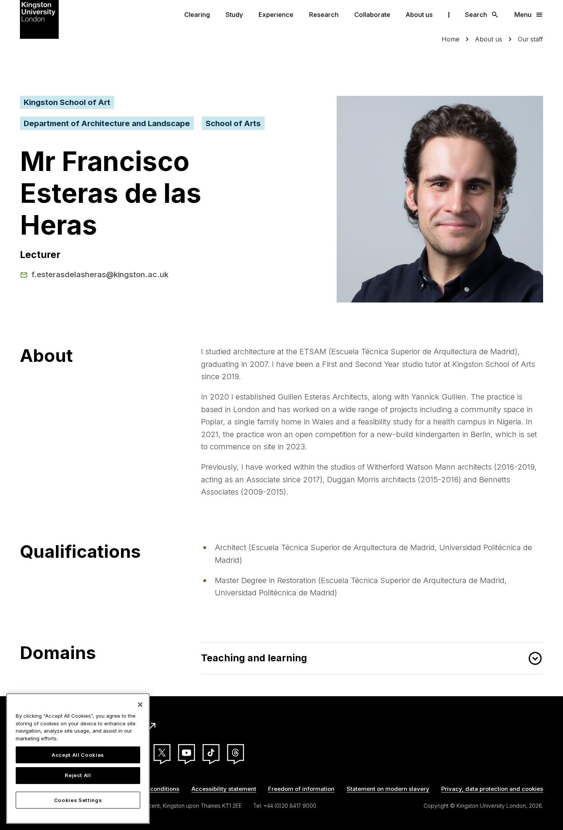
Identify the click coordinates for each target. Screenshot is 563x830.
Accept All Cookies (78, 755)
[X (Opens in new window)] (162, 752)
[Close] (140, 704)
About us (419, 14)
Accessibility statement (223, 788)
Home (451, 39)
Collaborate (372, 14)
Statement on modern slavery (388, 788)
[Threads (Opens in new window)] (235, 752)
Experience (276, 14)
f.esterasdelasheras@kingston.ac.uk (100, 274)
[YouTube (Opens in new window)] (186, 752)
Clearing (197, 14)
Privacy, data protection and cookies (492, 788)
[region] (78, 758)
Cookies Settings (78, 800)
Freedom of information (301, 788)
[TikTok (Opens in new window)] (211, 752)
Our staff (530, 39)
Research (324, 14)
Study (234, 14)
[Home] (39, 18)
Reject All (78, 775)
